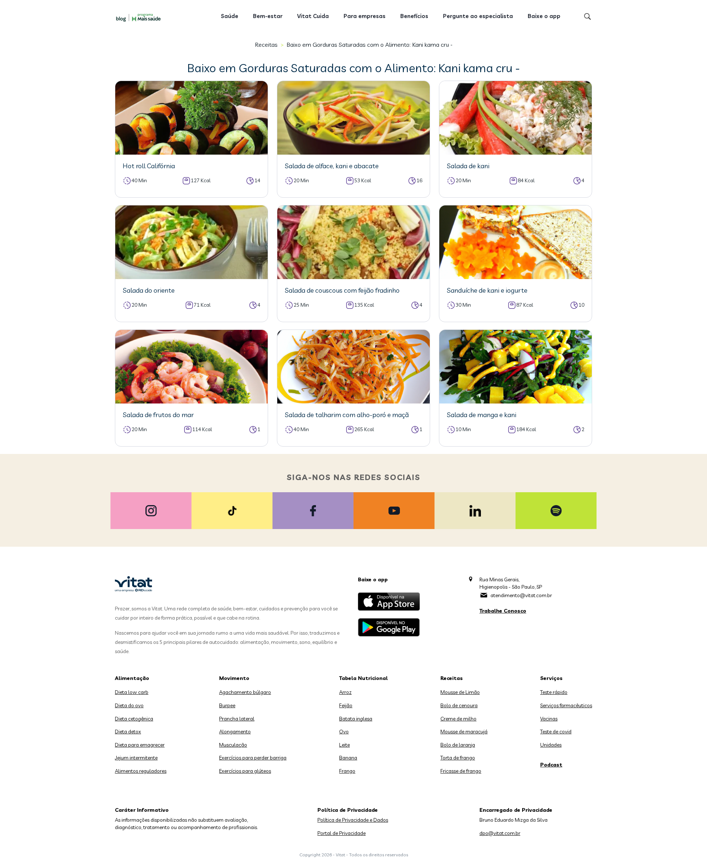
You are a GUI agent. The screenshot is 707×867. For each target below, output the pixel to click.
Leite (344, 744)
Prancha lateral (236, 718)
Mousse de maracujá (464, 731)
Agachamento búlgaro (245, 692)
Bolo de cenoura (459, 705)
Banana (348, 757)
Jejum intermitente (136, 757)
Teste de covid (555, 731)
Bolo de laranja (457, 744)
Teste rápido (553, 692)
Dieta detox (128, 731)
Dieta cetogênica (134, 718)
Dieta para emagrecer (140, 744)
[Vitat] (140, 17)
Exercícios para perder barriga (252, 757)
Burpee (227, 705)
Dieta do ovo (129, 705)
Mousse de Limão (460, 692)
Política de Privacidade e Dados (352, 820)
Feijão (345, 705)
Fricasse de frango (460, 771)
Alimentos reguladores (140, 771)
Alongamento (235, 731)
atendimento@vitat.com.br (521, 595)
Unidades (551, 744)
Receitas (266, 44)
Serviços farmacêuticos (566, 705)
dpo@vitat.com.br (499, 833)
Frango (347, 771)
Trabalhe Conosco (502, 610)
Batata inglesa (355, 718)
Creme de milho (458, 718)
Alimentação (132, 678)
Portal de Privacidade (341, 833)
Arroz (345, 692)
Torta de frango (457, 757)
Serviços (551, 678)
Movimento (234, 678)
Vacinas (548, 718)
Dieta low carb (131, 692)
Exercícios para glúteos (245, 771)
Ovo (344, 731)
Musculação (233, 744)
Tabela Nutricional (363, 678)
